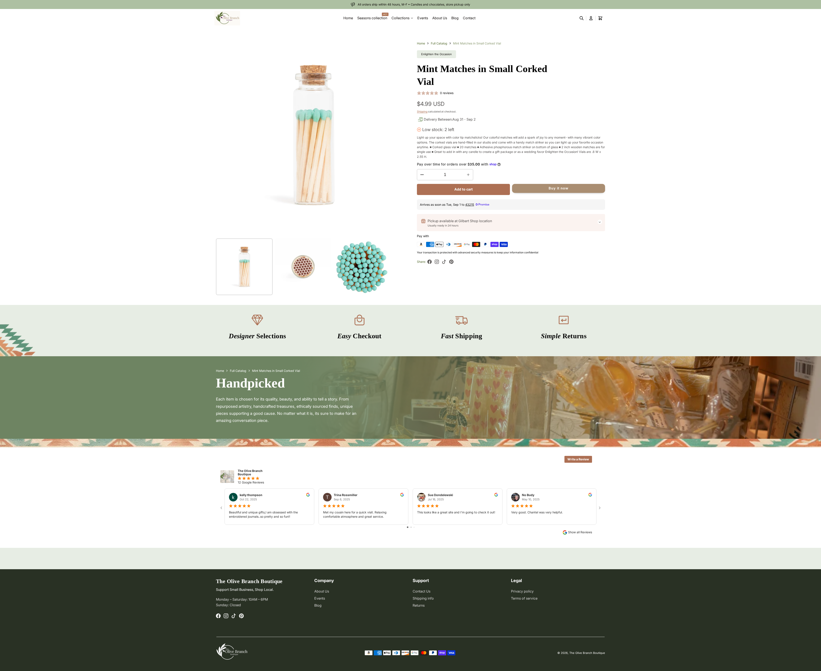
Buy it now (558, 188)
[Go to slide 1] (407, 527)
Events (319, 598)
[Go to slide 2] (411, 527)
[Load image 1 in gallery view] (244, 266)
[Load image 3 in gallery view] (362, 266)
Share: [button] (436, 263)
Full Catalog (439, 43)
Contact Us (421, 591)
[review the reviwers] (308, 495)
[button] (581, 18)
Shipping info (423, 598)
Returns (419, 605)
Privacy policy (522, 591)
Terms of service (524, 598)
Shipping (422, 111)
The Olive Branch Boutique (587, 653)
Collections (400, 18)
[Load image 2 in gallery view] (303, 266)
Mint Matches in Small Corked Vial (477, 43)
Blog (318, 605)
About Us (321, 591)
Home (421, 43)
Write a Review (578, 459)
